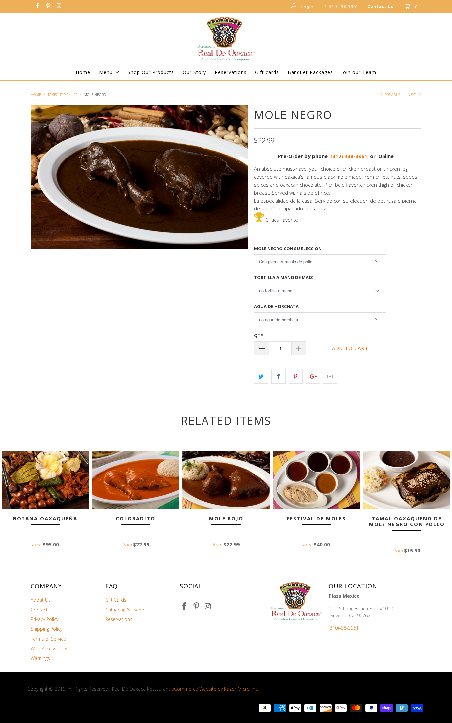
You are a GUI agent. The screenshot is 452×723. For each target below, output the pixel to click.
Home (83, 72)
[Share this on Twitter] (261, 376)
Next (412, 94)
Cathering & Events (125, 610)
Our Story (194, 72)
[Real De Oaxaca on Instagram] (59, 6)
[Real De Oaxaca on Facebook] (37, 6)
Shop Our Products (151, 72)
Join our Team (358, 72)
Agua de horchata (276, 306)
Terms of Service (48, 639)
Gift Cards (115, 600)
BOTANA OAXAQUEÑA (45, 480)
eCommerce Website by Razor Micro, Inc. (215, 689)
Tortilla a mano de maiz (283, 277)
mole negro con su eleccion (288, 248)
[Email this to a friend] (330, 376)
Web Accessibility (49, 648)
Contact (39, 610)
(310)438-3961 (344, 628)
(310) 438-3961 (348, 156)
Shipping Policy (46, 629)
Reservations (231, 72)
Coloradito (135, 480)
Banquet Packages (310, 72)
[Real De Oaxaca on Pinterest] (48, 6)
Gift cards (267, 72)
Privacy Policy (44, 619)
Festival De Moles (316, 480)
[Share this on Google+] (313, 376)
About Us (41, 600)
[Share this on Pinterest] (296, 376)
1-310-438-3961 (342, 6)
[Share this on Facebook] (278, 376)
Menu (106, 72)
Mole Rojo (225, 480)
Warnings (40, 658)
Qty (258, 335)
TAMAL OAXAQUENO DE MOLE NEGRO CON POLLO (406, 480)
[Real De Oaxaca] (226, 39)
